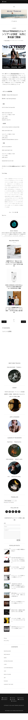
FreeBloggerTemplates (18, 710)
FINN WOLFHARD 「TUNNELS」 (14, 367)
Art (5, 677)
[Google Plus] (13, 511)
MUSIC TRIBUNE (15, 705)
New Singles (7, 654)
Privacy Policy (6, 640)
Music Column (7, 674)
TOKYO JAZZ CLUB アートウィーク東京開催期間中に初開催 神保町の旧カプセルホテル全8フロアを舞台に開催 (14, 394)
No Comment (21, 40)
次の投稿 (4, 321)
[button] (4, 1)
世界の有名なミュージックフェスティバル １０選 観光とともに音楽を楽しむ (18, 595)
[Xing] (19, 511)
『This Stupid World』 (14, 73)
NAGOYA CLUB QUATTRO (7, 139)
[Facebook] (6, 511)
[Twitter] (9, 511)
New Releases (7, 651)
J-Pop (5, 664)
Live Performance (8, 667)
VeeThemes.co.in (8, 710)
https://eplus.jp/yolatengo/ (11, 98)
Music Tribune (7, 40)
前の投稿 (23, 321)
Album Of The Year (8, 684)
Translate (12, 502)
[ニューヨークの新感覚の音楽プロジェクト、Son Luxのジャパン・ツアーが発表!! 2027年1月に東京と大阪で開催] (14, 298)
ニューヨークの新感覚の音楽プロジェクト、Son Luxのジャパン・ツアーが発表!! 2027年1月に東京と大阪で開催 (14, 310)
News (5, 657)
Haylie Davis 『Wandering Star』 (14, 441)
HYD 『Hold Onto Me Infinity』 (14, 476)
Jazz (5, 671)
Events (14, 28)
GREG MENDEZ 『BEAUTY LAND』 (14, 459)
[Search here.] (14, 6)
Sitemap (5, 638)
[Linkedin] (16, 511)
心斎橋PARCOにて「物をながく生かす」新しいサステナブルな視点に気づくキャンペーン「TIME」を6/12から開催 (14, 263)
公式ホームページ (15, 166)
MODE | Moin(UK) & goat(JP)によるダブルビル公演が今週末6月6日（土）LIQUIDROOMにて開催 (14, 287)
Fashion (6, 681)
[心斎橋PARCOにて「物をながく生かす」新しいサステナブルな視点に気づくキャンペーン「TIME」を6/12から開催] (14, 251)
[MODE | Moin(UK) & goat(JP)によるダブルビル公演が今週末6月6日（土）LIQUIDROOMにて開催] (14, 275)
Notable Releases (8, 661)
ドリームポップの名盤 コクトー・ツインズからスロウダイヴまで (18, 620)
